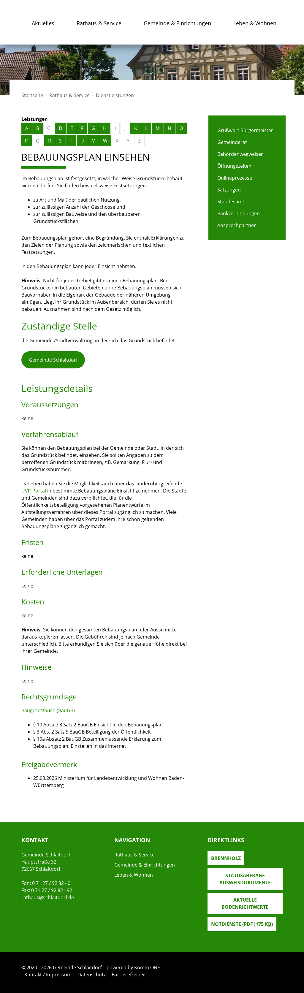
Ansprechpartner (236, 225)
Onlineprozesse (234, 178)
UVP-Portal (33, 490)
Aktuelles (43, 23)
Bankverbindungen (238, 213)
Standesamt (230, 201)
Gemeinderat (232, 142)
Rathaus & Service (99, 23)
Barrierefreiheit (129, 974)
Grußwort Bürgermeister (245, 130)
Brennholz (226, 858)
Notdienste (242, 924)
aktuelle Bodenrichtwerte (244, 903)
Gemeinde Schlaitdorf (53, 360)
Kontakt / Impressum (48, 974)
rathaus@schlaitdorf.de (47, 897)
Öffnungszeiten (234, 166)
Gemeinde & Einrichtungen (177, 23)
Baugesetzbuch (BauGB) (48, 710)
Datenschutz (91, 974)
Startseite (32, 95)
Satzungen (229, 189)
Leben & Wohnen (254, 23)
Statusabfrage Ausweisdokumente (245, 879)
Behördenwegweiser (240, 154)
